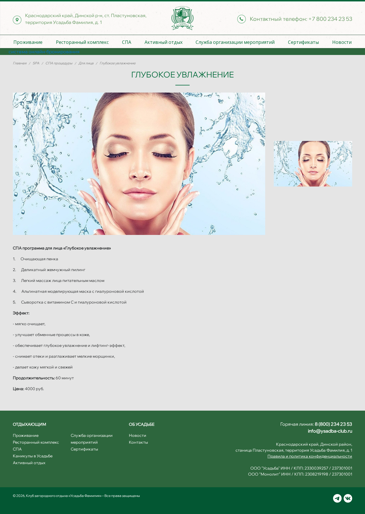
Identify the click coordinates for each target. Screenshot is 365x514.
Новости (342, 42)
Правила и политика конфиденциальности (309, 456)
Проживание (27, 42)
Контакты (138, 442)
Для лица (86, 63)
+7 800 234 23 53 (330, 18)
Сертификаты (303, 42)
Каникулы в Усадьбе (32, 455)
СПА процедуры (59, 63)
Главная (20, 63)
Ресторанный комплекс (82, 42)
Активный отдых (163, 42)
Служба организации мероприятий (235, 42)
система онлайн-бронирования (44, 51)
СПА (126, 42)
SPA (36, 63)
